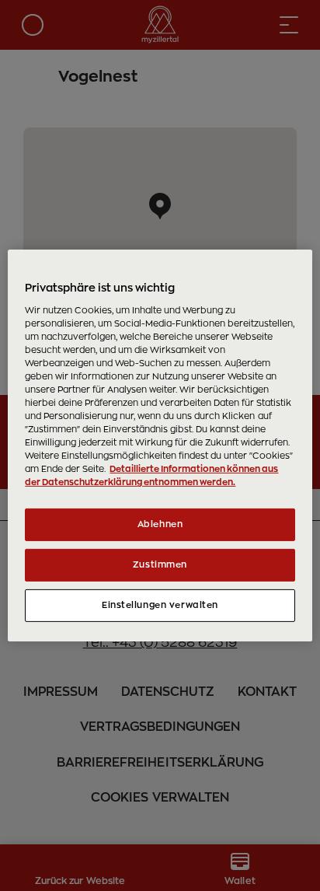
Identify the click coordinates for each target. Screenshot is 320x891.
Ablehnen (160, 524)
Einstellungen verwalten (160, 605)
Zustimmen (160, 565)
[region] (159, 445)
